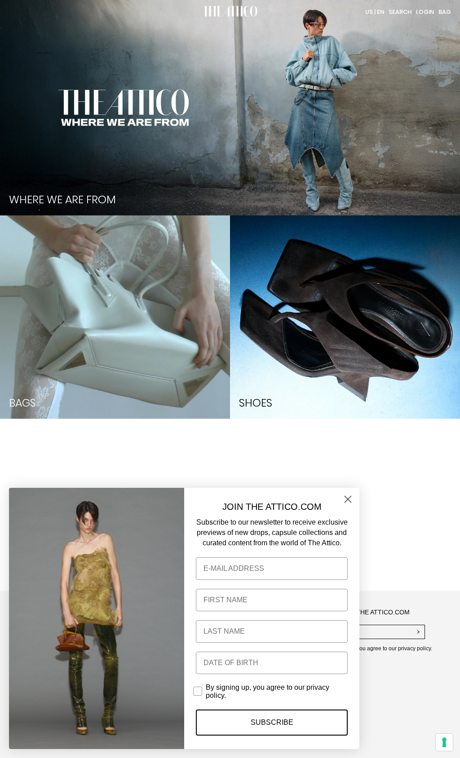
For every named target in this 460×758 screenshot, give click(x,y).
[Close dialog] (348, 499)
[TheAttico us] (230, 12)
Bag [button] (444, 12)
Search (400, 12)
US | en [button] (374, 12)
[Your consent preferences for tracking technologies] (444, 742)
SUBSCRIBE (272, 722)
